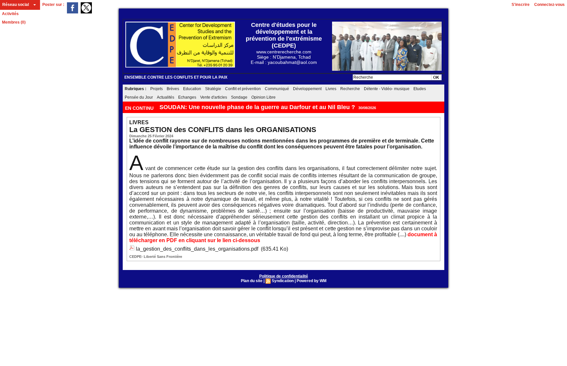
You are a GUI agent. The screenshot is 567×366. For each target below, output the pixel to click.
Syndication (283, 281)
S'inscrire (521, 4)
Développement (307, 89)
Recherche (350, 89)
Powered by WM (311, 281)
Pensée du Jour (139, 97)
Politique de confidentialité (283, 276)
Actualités (165, 97)
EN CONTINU (140, 108)
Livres (331, 89)
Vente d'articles (213, 97)
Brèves (173, 89)
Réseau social (15, 4)
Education (192, 89)
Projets (156, 89)
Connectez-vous (549, 4)
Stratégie (213, 89)
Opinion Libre (263, 97)
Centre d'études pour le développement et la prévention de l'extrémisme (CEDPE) (284, 35)
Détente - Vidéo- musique (387, 89)
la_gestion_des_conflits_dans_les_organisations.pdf (197, 249)
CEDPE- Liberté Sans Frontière (155, 257)
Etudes (419, 89)
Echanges (187, 97)
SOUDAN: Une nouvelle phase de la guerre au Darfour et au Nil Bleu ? (257, 107)
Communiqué (277, 89)
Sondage (239, 97)
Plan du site (251, 281)
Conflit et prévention (243, 89)
